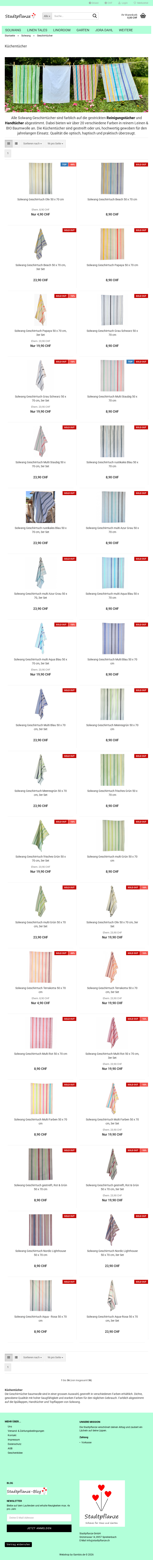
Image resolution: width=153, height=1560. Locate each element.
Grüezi (95, 3)
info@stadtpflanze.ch (98, 1540)
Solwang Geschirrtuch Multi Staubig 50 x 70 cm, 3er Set (41, 464)
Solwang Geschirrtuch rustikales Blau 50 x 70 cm (112, 464)
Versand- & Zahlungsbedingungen (26, 1431)
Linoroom (62, 30)
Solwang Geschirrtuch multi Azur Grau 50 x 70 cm (112, 530)
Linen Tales (37, 30)
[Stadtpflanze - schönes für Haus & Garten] (20, 16)
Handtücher (14, 123)
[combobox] (32, 144)
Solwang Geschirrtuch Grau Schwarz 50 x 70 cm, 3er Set (40, 398)
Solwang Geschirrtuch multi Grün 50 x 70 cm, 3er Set (40, 924)
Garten (82, 30)
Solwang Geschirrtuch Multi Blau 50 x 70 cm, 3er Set (41, 727)
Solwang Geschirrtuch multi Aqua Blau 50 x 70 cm (112, 595)
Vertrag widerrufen (18, 1544)
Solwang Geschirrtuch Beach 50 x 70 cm (112, 199)
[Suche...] (94, 16)
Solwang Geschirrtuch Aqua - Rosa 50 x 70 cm (40, 1318)
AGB (10, 1448)
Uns (10, 1426)
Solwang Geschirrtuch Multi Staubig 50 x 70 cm (112, 398)
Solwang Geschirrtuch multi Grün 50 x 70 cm (112, 858)
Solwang (13, 30)
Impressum (14, 1439)
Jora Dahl (104, 30)
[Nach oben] (142, 1554)
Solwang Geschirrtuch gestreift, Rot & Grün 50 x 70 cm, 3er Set (112, 1187)
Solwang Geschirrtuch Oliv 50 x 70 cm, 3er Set (112, 924)
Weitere (126, 30)
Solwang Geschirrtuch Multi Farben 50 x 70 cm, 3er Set (112, 1121)
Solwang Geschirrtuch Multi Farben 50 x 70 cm (40, 1121)
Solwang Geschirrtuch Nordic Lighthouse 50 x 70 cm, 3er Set (112, 1252)
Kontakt (12, 1435)
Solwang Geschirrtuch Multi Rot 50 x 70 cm (40, 1053)
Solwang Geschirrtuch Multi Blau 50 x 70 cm (112, 661)
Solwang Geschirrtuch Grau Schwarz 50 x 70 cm (112, 332)
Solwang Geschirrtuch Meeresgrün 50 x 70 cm (112, 727)
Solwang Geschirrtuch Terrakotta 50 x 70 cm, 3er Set (112, 990)
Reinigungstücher (121, 118)
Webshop (64, 1554)
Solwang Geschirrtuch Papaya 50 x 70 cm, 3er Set (41, 332)
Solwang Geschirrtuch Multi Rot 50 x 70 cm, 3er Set (112, 1055)
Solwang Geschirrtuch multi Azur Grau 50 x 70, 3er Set (40, 595)
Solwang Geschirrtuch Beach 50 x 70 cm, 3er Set (41, 267)
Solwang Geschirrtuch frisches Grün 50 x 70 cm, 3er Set (41, 858)
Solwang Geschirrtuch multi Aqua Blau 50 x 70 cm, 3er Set (40, 661)
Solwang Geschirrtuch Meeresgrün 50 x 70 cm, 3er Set (41, 792)
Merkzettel (142, 3)
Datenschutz (14, 1444)
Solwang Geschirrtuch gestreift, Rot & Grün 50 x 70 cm (40, 1187)
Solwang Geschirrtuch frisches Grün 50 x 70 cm (112, 792)
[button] (108, 3)
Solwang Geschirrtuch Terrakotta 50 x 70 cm (40, 990)
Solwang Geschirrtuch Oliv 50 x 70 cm (40, 199)
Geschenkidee (15, 1452)
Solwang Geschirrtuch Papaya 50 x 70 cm (112, 265)
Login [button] (124, 3)
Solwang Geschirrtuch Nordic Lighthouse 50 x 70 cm (40, 1252)
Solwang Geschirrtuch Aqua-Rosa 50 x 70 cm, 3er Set (112, 1318)
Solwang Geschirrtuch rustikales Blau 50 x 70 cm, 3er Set (41, 530)
